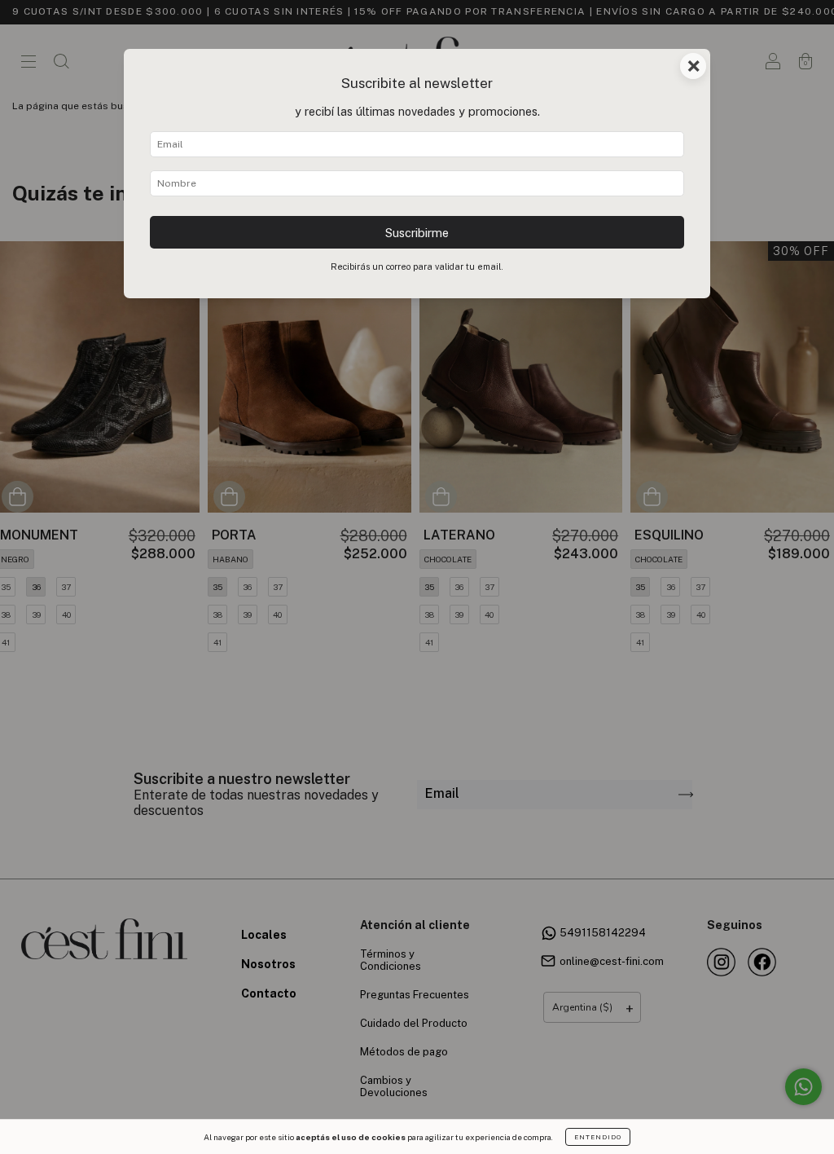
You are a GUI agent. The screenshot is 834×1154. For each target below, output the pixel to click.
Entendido (597, 1137)
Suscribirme (417, 233)
